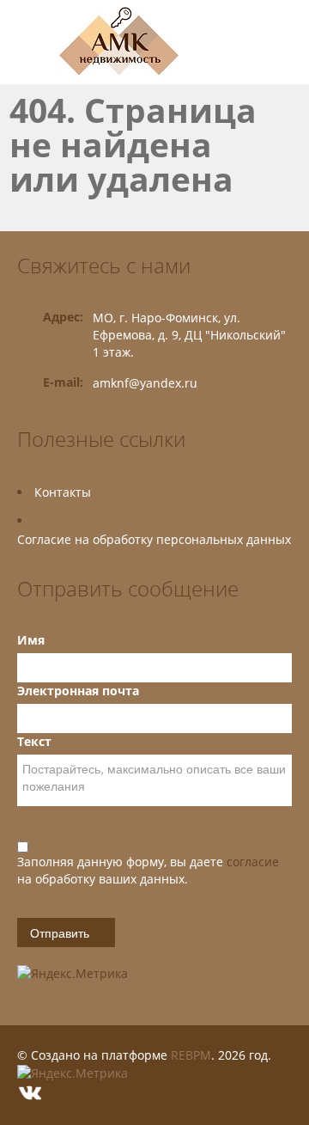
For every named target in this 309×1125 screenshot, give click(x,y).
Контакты (62, 492)
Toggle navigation (32, 43)
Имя (31, 640)
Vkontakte (30, 1093)
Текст (34, 741)
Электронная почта (78, 690)
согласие (253, 861)
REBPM (191, 1055)
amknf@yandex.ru (145, 383)
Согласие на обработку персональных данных (154, 539)
